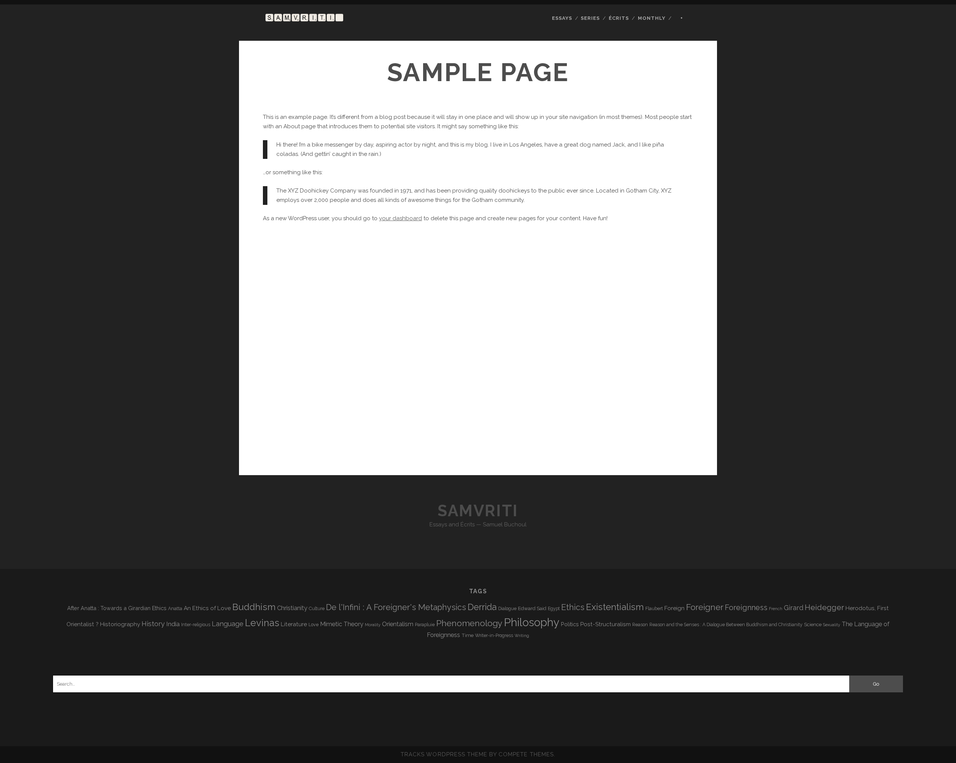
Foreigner (704, 607)
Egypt (554, 608)
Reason (640, 624)
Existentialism (615, 607)
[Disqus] (478, 361)
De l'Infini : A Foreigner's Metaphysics (396, 607)
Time (468, 635)
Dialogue (507, 608)
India (173, 624)
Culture (317, 608)
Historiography (120, 624)
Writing (522, 635)
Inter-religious (195, 624)
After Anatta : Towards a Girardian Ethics (117, 608)
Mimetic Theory (341, 624)
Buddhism (254, 607)
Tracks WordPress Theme (444, 754)
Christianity (292, 608)
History (153, 623)
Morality (373, 624)
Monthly (651, 18)
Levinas (262, 622)
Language (227, 624)
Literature (294, 624)
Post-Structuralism (605, 624)
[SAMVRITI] (304, 18)
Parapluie (425, 624)
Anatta (175, 608)
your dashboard (400, 218)
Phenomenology (469, 623)
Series (590, 18)
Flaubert (654, 608)
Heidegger (824, 607)
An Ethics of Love (207, 608)
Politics (570, 624)
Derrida (482, 607)
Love (313, 624)
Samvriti (478, 511)
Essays (562, 18)
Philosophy (531, 622)
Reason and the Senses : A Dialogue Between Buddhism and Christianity (726, 624)
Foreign (674, 608)
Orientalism (397, 624)
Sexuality (831, 624)
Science (813, 624)
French (775, 608)
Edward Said (532, 608)
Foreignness (746, 607)
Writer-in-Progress (494, 635)
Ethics (572, 607)
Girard (793, 608)
